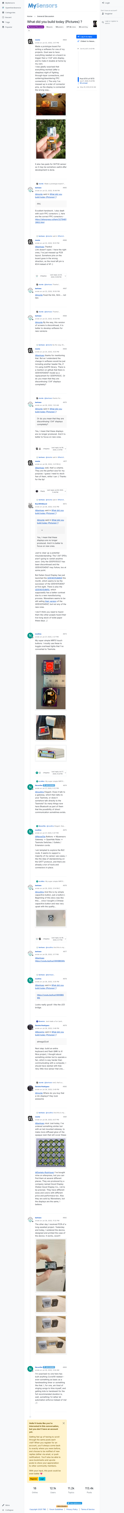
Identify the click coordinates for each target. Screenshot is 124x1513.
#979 (65, 1025)
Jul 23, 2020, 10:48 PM (51, 191)
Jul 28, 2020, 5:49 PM (50, 1089)
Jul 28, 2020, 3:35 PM (50, 982)
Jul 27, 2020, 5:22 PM (50, 788)
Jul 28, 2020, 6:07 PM (50, 1120)
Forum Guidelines (56, 1509)
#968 (65, 316)
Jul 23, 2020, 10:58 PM (51, 319)
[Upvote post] (55, 176)
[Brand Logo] (42, 6)
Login (42, 1479)
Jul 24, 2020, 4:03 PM (50, 352)
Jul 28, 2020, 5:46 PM (50, 1028)
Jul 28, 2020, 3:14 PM (50, 888)
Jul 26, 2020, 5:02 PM (50, 507)
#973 (65, 634)
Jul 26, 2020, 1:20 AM (50, 405)
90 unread (83, 83)
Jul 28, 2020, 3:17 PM (50, 954)
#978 (65, 979)
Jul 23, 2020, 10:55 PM (51, 291)
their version (50, 601)
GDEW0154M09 (54, 578)
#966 (65, 240)
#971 (65, 461)
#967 (65, 288)
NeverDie (38, 785)
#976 (65, 885)
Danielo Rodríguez (42, 1025)
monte (37, 40)
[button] (12, 1505)
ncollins (38, 634)
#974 (65, 785)
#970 (65, 402)
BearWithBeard (41, 504)
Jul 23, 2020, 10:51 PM (50, 243)
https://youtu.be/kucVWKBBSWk (50, 961)
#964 (65, 40)
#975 (65, 830)
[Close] (64, 1423)
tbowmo (42, 1021)
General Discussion (36, 27)
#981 (65, 1117)
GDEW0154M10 (42, 589)
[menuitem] (112, 3)
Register (33, 1479)
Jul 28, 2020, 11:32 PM (50, 1221)
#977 (65, 951)
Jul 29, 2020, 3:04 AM (50, 1370)
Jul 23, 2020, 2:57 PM (50, 43)
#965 (65, 188)
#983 (65, 1367)
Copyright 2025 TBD (38, 1509)
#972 (65, 504)
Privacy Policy (72, 1509)
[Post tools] (64, 176)
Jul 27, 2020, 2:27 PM (50, 637)
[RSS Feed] (29, 30)
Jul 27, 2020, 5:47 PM (50, 833)
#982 (65, 1218)
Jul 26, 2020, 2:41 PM (50, 464)
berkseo (38, 188)
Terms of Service (87, 1509)
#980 (65, 1086)
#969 (65, 349)
